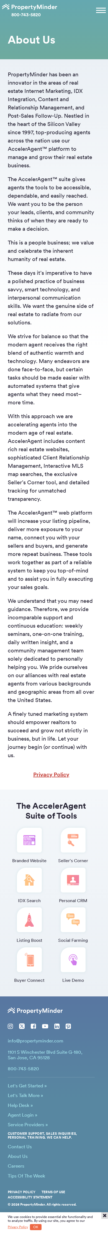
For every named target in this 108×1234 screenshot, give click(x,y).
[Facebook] (33, 1026)
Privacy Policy (51, 774)
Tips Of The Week (26, 1176)
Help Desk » (20, 1105)
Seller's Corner (73, 860)
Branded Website (29, 860)
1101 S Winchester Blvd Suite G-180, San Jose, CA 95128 (45, 1054)
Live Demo (73, 980)
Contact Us (20, 1146)
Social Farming (73, 940)
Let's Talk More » (25, 1095)
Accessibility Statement (30, 1197)
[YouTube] (45, 1026)
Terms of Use (53, 1192)
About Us (18, 1156)
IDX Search (29, 900)
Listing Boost (29, 940)
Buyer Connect (29, 980)
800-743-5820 (26, 14)
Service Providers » (28, 1124)
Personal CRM (73, 900)
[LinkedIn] (57, 1026)
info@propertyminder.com (35, 1041)
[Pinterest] (68, 1026)
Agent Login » (22, 1115)
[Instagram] (10, 1026)
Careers (16, 1166)
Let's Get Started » (27, 1085)
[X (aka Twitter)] (22, 1026)
